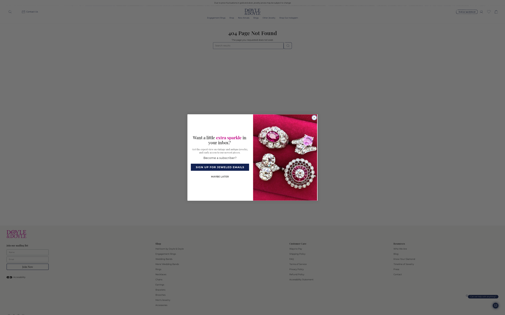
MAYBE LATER (220, 176)
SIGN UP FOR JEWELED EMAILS (220, 167)
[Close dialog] (314, 117)
